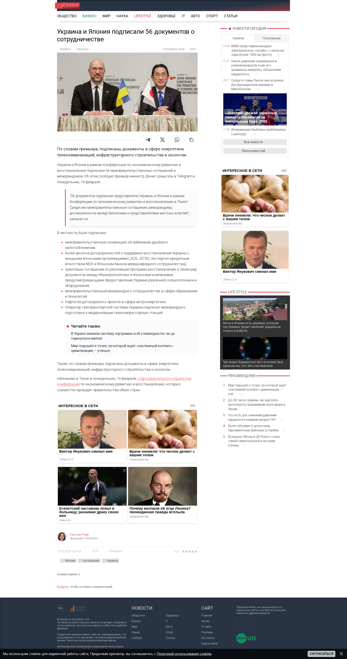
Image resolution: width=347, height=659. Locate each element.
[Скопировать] (191, 139)
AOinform (69, 5)
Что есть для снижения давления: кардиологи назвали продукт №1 (256, 417)
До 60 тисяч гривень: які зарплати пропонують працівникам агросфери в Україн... (256, 404)
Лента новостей (253, 151)
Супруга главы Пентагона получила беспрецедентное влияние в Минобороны (257, 84)
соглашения (91, 560)
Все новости (253, 142)
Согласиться (321, 653)
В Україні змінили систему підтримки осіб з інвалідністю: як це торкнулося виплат (123, 335)
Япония (70, 560)
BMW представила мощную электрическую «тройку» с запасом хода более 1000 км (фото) (257, 50)
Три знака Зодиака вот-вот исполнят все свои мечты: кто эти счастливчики (253, 364)
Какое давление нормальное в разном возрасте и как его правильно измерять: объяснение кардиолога (256, 67)
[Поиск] (281, 5)
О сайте (206, 626)
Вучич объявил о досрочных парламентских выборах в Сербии (257, 428)
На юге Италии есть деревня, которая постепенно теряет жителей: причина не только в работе (252, 327)
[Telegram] (148, 139)
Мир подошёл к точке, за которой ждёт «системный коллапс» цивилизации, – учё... (257, 389)
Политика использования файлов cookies (91, 640)
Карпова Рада (79, 534)
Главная (206, 615)
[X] (162, 139)
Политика (115, 551)
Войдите (62, 587)
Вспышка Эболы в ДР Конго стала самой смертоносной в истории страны (254, 441)
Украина (112, 560)
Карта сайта (209, 643)
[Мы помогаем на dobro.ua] (246, 642)
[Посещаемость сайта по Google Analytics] (78, 609)
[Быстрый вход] (267, 5)
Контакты (207, 638)
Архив (205, 621)
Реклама (207, 632)
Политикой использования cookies (184, 654)
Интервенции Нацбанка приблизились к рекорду (258, 132)
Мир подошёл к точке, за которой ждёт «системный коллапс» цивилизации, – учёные (122, 348)
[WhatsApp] (177, 139)
